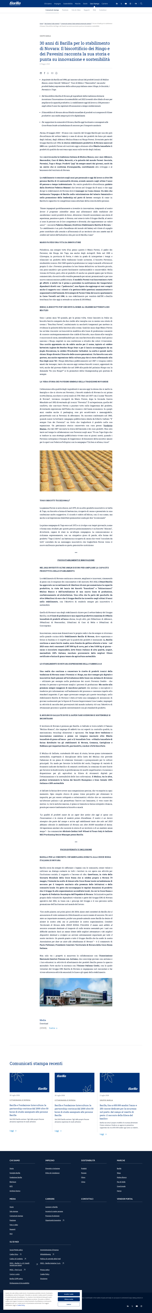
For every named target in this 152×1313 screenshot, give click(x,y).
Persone (83, 1173)
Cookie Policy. (21, 1305)
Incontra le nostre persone (54, 1211)
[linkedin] (41, 73)
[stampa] (56, 73)
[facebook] (44, 73)
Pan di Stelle (121, 1182)
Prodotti (84, 1168)
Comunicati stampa (52, 10)
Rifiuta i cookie (69, 1299)
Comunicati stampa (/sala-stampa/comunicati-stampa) (76, 23)
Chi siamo (48, 4)
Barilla (119, 1168)
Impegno (57, 4)
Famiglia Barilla (15, 1173)
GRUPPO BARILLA (106, 1100)
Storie (85, 4)
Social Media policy (16, 1250)
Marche (78, 4)
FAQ (94, 10)
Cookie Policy (44, 1274)
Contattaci (103, 10)
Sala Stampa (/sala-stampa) (51, 23)
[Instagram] (130, 3)
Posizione (65, 10)
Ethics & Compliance (52, 1173)
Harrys (119, 1191)
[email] (52, 73)
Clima (83, 1182)
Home (41, 23)
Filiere (83, 1177)
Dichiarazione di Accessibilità (19, 1283)
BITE (11, 1186)
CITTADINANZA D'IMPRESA (20, 1100)
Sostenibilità (67, 4)
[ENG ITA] (136, 3)
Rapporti (87, 10)
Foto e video (14, 1225)
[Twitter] (121, 4)
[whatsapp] (48, 73)
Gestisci (69, 1304)
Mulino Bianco (122, 1177)
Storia (12, 1168)
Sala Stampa (94, 4)
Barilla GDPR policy (16, 1279)
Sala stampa (14, 1211)
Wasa (119, 1173)
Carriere (105, 4)
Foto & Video (76, 10)
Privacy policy (45, 1270)
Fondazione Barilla (16, 1177)
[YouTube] (125, 3)
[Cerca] (141, 3)
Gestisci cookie (15, 1274)
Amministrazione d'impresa (49, 1250)
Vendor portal (125, 1199)
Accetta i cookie (68, 1294)
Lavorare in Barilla (51, 1207)
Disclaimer (43, 1279)
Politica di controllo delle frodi (50, 1259)
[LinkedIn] (117, 3)
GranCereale (121, 1186)
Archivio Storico (15, 1191)
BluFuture (13, 1182)
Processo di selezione (52, 1216)
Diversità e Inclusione (52, 1168)
